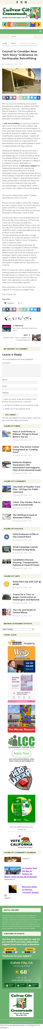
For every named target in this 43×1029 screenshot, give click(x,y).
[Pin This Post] (14, 98)
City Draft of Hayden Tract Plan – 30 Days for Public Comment (26, 489)
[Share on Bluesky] (35, 98)
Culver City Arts (12, 576)
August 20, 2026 (21, 568)
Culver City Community (15, 481)
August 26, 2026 (21, 508)
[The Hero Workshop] (21, 791)
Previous (5, 24)
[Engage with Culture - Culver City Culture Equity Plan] (21, 701)
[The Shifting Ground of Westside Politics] (6, 517)
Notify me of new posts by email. (17, 409)
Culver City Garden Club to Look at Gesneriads (26, 503)
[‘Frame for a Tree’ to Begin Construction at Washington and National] (6, 596)
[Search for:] (21, 36)
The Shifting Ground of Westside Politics (25, 516)
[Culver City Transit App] (21, 821)
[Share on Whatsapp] (25, 98)
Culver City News (12, 426)
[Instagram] (26, 2)
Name (4, 380)
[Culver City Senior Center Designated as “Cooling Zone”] (6, 449)
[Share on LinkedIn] (11, 98)
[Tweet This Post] (7, 98)
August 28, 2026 (21, 440)
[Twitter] (21, 2)
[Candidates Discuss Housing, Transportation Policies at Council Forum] (6, 562)
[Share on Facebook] (4, 98)
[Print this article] (21, 98)
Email (4, 386)
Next (38, 24)
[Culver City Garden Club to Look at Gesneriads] (6, 504)
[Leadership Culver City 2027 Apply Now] (21, 761)
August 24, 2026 (21, 553)
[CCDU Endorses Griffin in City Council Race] (6, 536)
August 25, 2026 (21, 521)
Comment (6, 363)
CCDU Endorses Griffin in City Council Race (26, 535)
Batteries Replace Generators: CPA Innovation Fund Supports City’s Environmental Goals (27, 466)
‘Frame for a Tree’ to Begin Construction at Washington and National (26, 597)
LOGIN (32, 1022)
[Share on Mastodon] (28, 98)
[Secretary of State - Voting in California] (21, 847)
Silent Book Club (30, 861)
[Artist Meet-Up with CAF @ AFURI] (6, 584)
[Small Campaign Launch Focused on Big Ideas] (6, 549)
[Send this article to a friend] (18, 98)
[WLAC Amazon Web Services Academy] (21, 671)
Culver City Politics (13, 529)
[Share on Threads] (38, 98)
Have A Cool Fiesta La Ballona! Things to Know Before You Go (25, 434)
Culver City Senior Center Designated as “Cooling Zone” (26, 449)
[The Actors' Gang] (21, 320)
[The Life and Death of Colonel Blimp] (6, 612)
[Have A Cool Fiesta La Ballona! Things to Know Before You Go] (6, 433)
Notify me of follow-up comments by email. (21, 405)
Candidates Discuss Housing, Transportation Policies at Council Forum (26, 562)
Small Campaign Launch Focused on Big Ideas (25, 548)
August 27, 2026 (21, 473)
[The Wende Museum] (21, 731)
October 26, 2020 (11, 64)
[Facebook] (17, 2)
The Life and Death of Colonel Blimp (24, 611)
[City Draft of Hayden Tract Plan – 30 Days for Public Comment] (6, 489)
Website (5, 393)
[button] (39, 31)
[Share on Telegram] (32, 98)
